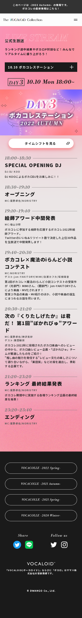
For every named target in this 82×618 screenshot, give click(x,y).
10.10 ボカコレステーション (31, 67)
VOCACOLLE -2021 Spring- (41, 500)
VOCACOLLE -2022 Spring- (41, 468)
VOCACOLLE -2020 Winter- (41, 515)
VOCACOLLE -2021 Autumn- (41, 484)
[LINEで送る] (29, 545)
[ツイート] (17, 545)
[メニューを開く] (75, 19)
